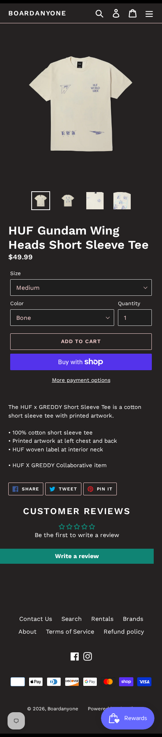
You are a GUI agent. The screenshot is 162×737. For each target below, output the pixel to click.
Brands (133, 618)
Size (15, 273)
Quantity (129, 303)
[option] (40, 200)
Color (17, 303)
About (27, 631)
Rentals (102, 618)
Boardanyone (37, 13)
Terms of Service (70, 631)
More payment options (81, 380)
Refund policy (124, 631)
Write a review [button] (77, 556)
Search (71, 618)
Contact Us (35, 618)
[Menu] (149, 13)
